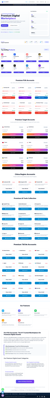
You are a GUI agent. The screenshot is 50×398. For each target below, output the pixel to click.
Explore (6, 61)
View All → (46, 49)
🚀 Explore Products (13, 25)
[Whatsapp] (2, 389)
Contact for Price (9, 208)
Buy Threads (13, 137)
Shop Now (5, 25)
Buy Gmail (9, 97)
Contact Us (9, 257)
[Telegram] (2, 392)
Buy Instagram (13, 134)
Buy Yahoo (25, 97)
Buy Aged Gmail (42, 112)
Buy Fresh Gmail (25, 112)
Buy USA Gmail (9, 112)
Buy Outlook (42, 97)
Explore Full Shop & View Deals (25, 381)
